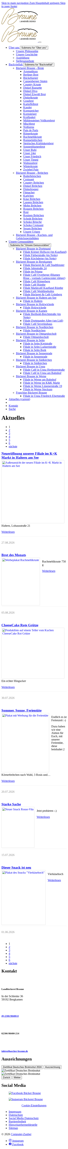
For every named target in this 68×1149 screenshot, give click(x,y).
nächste (13, 446)
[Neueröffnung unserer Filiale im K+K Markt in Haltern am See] (32, 491)
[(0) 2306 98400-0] (34, 1007)
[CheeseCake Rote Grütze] (32, 653)
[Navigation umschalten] (39, 42)
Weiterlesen (8, 531)
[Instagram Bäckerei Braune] (26, 1099)
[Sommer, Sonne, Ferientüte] (25, 742)
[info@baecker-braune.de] (34, 1042)
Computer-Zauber (21, 1134)
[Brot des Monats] (20, 581)
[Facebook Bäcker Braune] (25, 1093)
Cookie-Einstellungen (34, 1105)
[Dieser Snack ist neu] (23, 897)
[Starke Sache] (17, 827)
